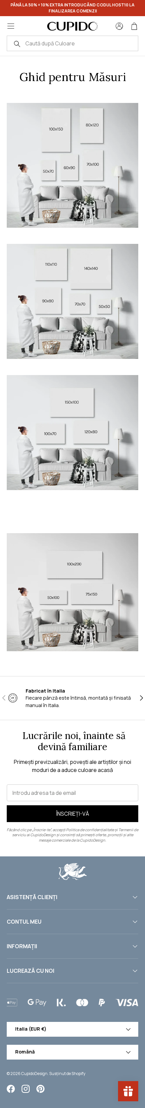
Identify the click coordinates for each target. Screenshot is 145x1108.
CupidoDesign (34, 1073)
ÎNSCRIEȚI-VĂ (72, 813)
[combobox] (72, 43)
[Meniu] (10, 26)
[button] (134, 26)
